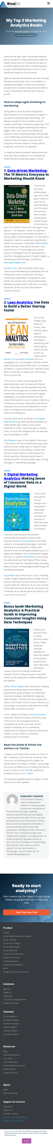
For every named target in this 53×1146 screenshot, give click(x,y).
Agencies (7, 989)
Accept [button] (26, 1141)
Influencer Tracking (11, 957)
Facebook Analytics (11, 1023)
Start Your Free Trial (26, 912)
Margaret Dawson (22, 31)
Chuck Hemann (27, 541)
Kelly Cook (12, 268)
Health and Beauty (11, 1003)
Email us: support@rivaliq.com (15, 1117)
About (5, 1089)
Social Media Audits (11, 947)
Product (6, 932)
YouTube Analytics (11, 1034)
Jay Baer (11, 575)
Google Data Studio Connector (16, 972)
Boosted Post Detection (13, 954)
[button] (48, 3)
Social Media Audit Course (14, 1065)
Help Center (8, 1106)
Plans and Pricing (10, 1093)
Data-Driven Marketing (26, 35)
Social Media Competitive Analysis (17, 936)
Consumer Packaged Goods (14, 999)
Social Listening (9, 940)
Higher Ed (7, 992)
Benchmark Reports (11, 1055)
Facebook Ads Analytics (13, 964)
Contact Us (7, 1110)
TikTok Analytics (10, 1016)
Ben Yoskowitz (27, 359)
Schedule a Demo (10, 1113)
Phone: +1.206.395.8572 (13, 1121)
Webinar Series (9, 1069)
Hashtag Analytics (10, 961)
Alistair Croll (10, 359)
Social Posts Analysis (12, 943)
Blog (5, 1051)
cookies (13, 1131)
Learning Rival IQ (10, 1072)
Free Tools (7, 1058)
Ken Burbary (29, 556)
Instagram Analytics (11, 1020)
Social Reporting (10, 950)
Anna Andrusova (37, 714)
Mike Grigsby (17, 686)
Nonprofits (7, 996)
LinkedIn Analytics (10, 1030)
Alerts (5, 968)
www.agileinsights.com (15, 262)
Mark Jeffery (42, 243)
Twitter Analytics (10, 1027)
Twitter (29, 773)
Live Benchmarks (10, 1062)
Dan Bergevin (10, 440)
